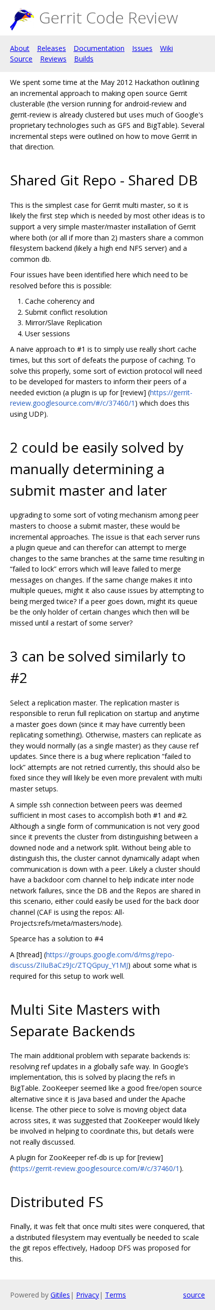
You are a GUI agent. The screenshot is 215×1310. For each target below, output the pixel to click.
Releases (51, 48)
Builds (84, 58)
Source (21, 58)
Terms (115, 1295)
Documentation (99, 48)
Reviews (53, 58)
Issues (142, 48)
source (194, 1295)
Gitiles (60, 1295)
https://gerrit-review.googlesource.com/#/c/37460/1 (96, 1168)
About (20, 48)
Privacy (87, 1295)
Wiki (166, 48)
